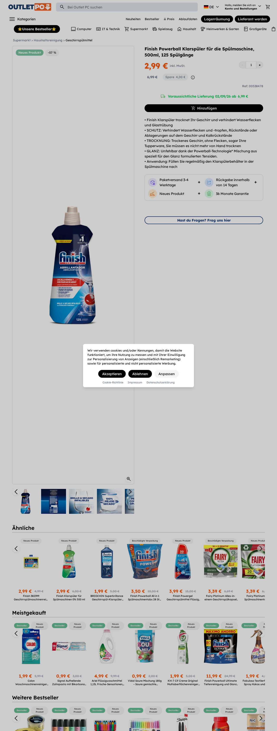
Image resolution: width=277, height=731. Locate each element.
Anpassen (166, 374)
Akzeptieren (112, 374)
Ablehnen (140, 374)
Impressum (135, 382)
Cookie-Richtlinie (113, 382)
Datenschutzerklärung (161, 382)
